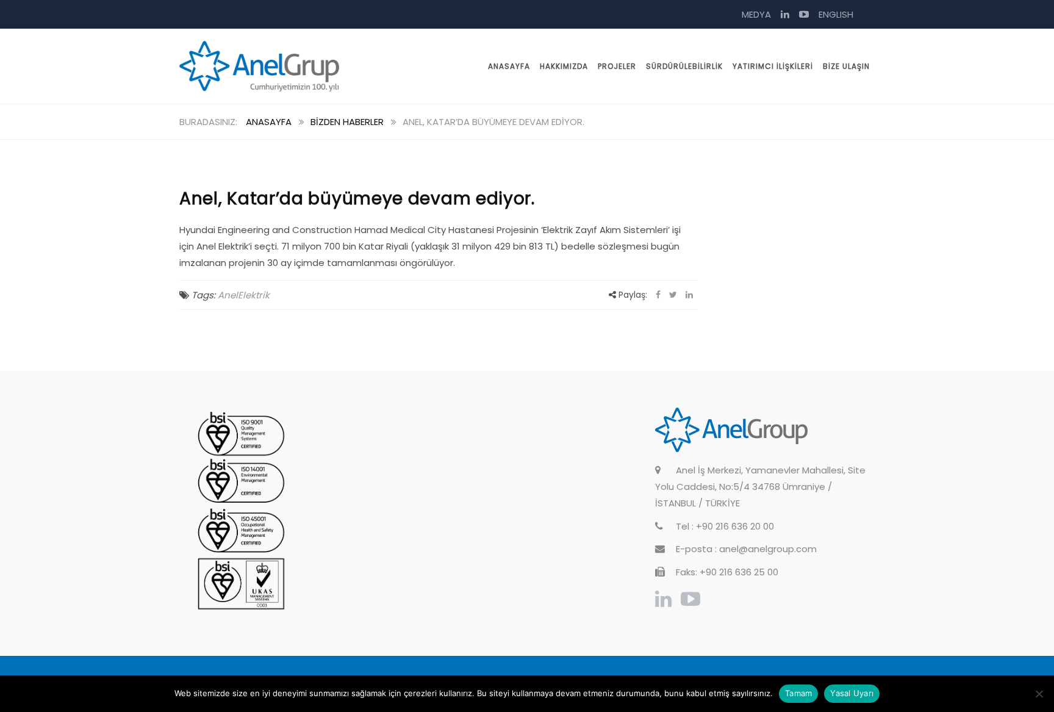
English (836, 14)
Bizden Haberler (347, 121)
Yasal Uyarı (851, 693)
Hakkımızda (564, 66)
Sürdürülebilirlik (684, 66)
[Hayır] (1039, 694)
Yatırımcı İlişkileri (773, 66)
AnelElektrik (244, 295)
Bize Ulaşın (846, 66)
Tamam (798, 693)
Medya (756, 14)
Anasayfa (509, 66)
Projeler (617, 66)
